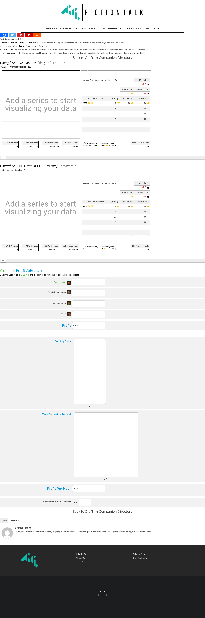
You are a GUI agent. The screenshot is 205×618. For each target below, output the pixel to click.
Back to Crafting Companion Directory (102, 57)
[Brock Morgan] (7, 533)
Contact (80, 562)
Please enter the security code (57, 501)
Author (4, 521)
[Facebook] (4, 35)
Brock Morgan (23, 527)
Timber (63, 314)
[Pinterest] (20, 35)
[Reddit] (37, 35)
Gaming (93, 29)
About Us (80, 558)
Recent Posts (15, 521)
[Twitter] (12, 35)
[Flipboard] (29, 35)
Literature (151, 29)
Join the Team (82, 554)
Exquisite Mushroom (57, 292)
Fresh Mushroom (59, 303)
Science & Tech (131, 29)
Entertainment (111, 29)
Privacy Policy (139, 554)
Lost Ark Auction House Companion (65, 29)
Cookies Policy (140, 558)
